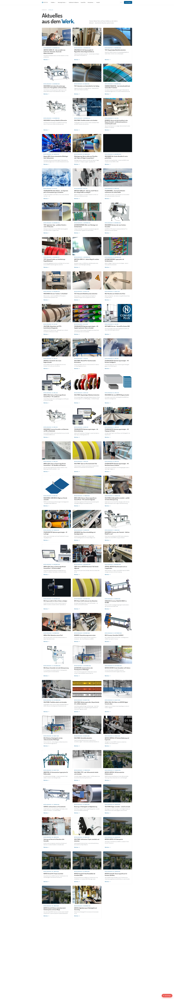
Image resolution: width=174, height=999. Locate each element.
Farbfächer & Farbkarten (74, 2)
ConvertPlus (83, 2)
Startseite (44, 9)
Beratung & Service (62, 2)
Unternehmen (90, 2)
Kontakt (98, 2)
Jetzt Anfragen (128, 2)
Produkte (53, 2)
